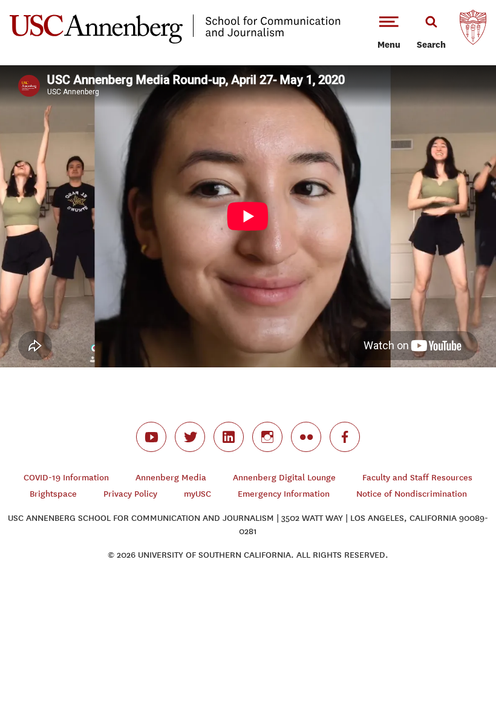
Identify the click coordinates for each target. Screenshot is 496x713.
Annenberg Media (170, 478)
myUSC (197, 494)
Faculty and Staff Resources (417, 478)
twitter (190, 437)
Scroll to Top (444, 661)
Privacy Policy (130, 494)
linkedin (229, 437)
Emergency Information (284, 494)
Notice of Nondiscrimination (411, 494)
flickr (306, 437)
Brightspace (53, 494)
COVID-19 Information (66, 478)
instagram (267, 437)
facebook (345, 437)
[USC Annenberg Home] (175, 41)
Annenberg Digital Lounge (284, 478)
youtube (151, 437)
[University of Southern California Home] (473, 30)
